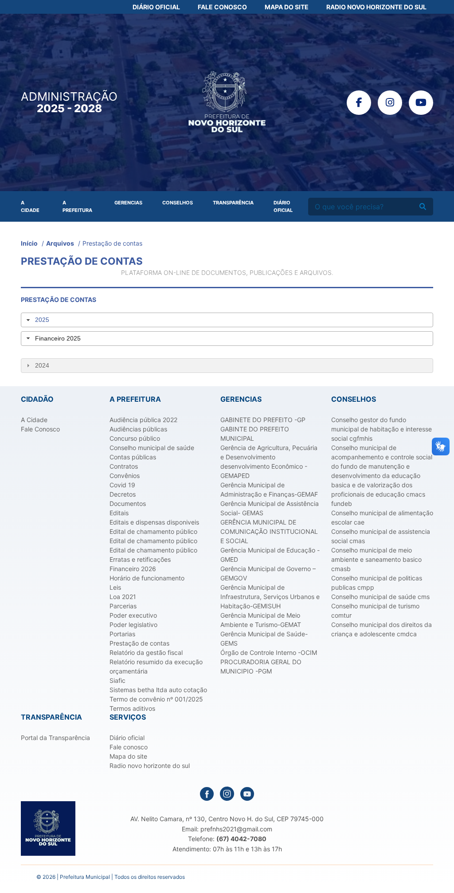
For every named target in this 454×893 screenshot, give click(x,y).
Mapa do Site (287, 7)
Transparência (233, 203)
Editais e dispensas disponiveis (154, 522)
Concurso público (135, 438)
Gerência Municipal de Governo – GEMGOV (268, 573)
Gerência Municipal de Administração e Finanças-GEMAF (269, 489)
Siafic (117, 680)
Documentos (128, 503)
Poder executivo (133, 615)
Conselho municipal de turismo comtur (375, 610)
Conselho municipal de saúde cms (380, 596)
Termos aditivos (132, 708)
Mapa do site (128, 756)
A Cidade (30, 206)
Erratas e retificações (140, 559)
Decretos (123, 494)
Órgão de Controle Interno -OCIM (268, 652)
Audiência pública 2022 (143, 419)
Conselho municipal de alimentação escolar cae (382, 517)
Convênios (125, 475)
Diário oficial (127, 737)
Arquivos (60, 243)
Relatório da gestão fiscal (146, 652)
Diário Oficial (156, 7)
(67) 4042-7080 (241, 838)
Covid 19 (122, 485)
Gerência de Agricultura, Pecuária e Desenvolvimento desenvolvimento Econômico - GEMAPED (268, 461)
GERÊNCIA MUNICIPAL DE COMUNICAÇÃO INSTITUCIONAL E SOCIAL (269, 531)
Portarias (122, 634)
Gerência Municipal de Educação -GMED (270, 554)
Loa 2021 (123, 596)
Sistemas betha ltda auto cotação (158, 689)
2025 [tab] (42, 319)
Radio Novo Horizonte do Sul (376, 7)
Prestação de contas (139, 643)
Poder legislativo (133, 624)
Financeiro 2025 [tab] (58, 338)
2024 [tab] (42, 365)
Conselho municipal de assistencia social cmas (380, 536)
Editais (119, 513)
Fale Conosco (222, 7)
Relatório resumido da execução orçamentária (156, 666)
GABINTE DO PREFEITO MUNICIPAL (254, 433)
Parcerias (123, 606)
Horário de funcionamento (147, 578)
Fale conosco (129, 747)
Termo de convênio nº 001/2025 (156, 699)
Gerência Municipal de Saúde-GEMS (264, 638)
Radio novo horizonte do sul (150, 765)
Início (29, 243)
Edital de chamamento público (153, 531)
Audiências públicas (138, 429)
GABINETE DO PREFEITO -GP (262, 419)
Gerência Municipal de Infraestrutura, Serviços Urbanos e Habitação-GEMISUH (270, 597)
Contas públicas (133, 457)
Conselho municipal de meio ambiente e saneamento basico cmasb (376, 559)
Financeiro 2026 (133, 568)
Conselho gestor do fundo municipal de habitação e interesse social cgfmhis (381, 429)
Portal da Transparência (55, 737)
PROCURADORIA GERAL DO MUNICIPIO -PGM (260, 666)
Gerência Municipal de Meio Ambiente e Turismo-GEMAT (260, 619)
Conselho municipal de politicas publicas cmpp (376, 582)
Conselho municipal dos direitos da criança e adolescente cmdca (381, 629)
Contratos (124, 466)
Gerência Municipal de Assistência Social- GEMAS (269, 508)
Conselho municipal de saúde (152, 447)
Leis (115, 587)
